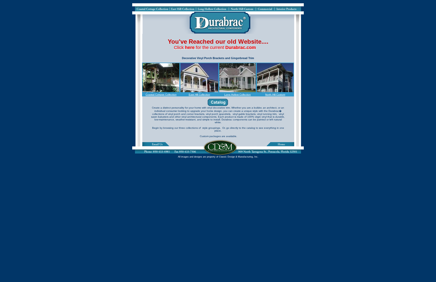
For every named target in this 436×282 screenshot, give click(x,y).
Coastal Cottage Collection (161, 94)
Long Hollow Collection (237, 94)
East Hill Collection (199, 94)
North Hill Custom (275, 94)
